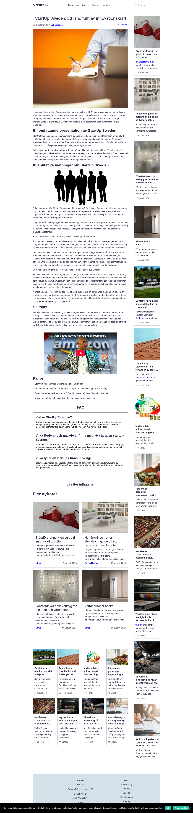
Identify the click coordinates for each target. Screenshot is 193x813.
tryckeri (138, 625)
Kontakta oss (108, 5)
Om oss (85, 5)
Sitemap (126, 801)
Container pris (141, 318)
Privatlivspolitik (181, 808)
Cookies (95, 5)
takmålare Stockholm (145, 377)
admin (38, 563)
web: (80, 803)
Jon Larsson (57, 25)
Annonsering (74, 5)
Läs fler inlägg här (81, 484)
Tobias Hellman (92, 563)
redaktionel (123, 24)
